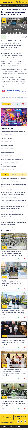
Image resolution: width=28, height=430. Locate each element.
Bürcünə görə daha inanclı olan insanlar (13, 178)
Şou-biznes (9, 189)
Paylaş (5, 104)
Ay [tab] (23, 174)
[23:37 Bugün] (14, 241)
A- (23, 37)
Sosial (3, 37)
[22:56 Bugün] (14, 391)
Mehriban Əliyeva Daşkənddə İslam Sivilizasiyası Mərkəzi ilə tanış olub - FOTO (13, 342)
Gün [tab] (5, 174)
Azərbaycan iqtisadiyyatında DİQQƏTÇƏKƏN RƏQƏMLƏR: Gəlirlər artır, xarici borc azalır (12, 253)
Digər (7, 181)
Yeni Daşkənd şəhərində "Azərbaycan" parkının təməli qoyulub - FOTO (12, 283)
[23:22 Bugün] (14, 359)
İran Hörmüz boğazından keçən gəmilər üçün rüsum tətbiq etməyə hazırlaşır (13, 403)
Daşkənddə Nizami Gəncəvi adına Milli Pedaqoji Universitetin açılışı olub (13, 312)
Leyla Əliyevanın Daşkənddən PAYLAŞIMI (14, 200)
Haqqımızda (5, 422)
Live (11, 422)
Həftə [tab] (14, 174)
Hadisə (7, 211)
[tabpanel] (14, 203)
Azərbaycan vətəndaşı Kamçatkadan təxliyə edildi (13, 131)
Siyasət (7, 203)
